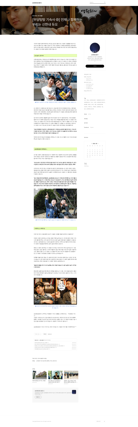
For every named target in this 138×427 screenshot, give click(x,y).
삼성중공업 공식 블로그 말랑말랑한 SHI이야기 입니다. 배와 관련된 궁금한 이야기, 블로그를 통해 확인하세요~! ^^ (53, 393)
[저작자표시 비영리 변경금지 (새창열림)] (50, 334)
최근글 (85, 114)
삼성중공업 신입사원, (90, 108)
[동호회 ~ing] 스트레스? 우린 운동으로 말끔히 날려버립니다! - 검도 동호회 (49, 345)
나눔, (102, 106)
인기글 (89, 114)
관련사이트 (98, 421)
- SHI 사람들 (41, 340)
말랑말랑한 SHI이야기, (101, 100)
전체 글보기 (87, 74)
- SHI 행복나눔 (89, 88)
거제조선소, (90, 106)
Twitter (92, 127)
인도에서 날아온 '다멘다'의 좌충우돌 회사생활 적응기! (45, 347)
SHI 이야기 (36, 340)
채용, (95, 104)
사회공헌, (94, 106)
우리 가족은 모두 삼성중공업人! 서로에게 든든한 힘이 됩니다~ (46, 344)
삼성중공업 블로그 (37, 3)
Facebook (86, 127)
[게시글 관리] (40, 334)
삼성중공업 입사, (87, 102)
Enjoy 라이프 (88, 90)
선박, (85, 100)
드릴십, (87, 100)
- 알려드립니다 (89, 80)
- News (88, 78)
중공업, (89, 104)
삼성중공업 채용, (100, 104)
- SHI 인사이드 (89, 84)
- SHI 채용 (88, 87)
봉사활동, (85, 104)
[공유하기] (38, 334)
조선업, (95, 102)
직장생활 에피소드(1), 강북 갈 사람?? (42, 348)
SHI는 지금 (87, 76)
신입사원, (85, 106)
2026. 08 (95, 143)
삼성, (85, 108)
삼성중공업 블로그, (93, 100)
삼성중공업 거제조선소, (101, 102)
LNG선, (92, 104)
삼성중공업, (99, 106)
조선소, (92, 102)
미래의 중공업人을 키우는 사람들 (41, 342)
